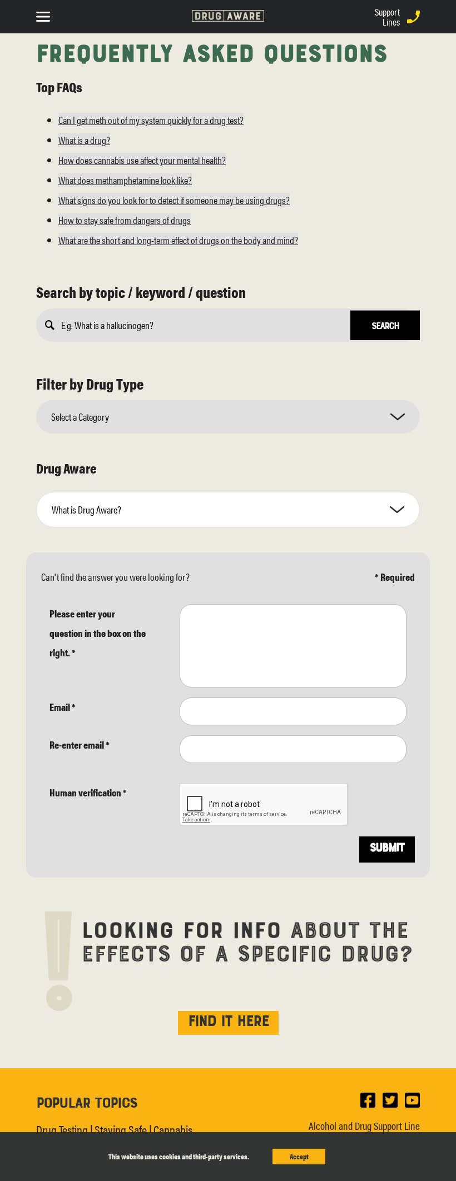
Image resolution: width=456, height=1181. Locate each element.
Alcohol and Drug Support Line (364, 1125)
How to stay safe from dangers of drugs (124, 220)
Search (385, 325)
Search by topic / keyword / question (141, 291)
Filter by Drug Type (89, 383)
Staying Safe (121, 1129)
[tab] (228, 509)
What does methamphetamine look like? (125, 180)
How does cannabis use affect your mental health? (142, 160)
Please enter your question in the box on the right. (97, 632)
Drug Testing (62, 1129)
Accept (299, 1156)
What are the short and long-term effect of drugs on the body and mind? (178, 240)
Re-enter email (79, 744)
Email (62, 707)
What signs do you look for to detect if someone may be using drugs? (174, 200)
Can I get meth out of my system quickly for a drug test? (151, 120)
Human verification (88, 792)
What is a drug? (84, 140)
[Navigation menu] (46, 15)
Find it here (228, 1019)
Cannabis (172, 1129)
